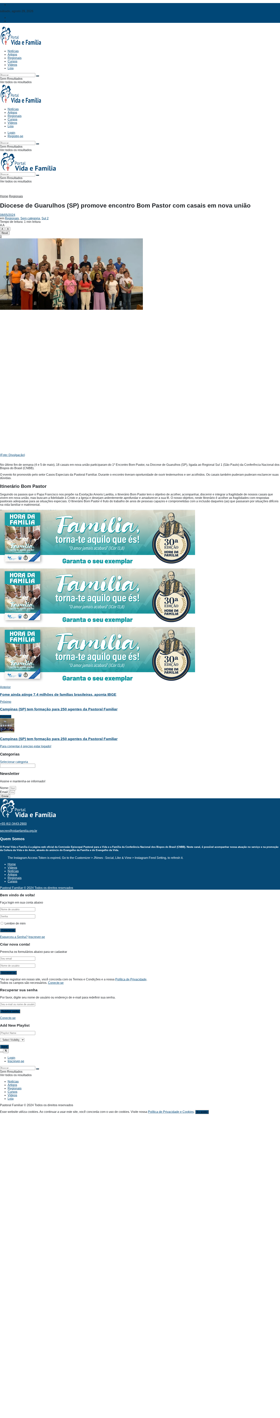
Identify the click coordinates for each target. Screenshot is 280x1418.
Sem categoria (30, 218)
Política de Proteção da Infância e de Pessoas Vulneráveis (47, 4)
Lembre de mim (15, 923)
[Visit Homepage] (21, 44)
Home (4, 196)
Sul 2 (45, 218)
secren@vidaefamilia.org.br (18, 830)
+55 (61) (13, 823)
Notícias (13, 51)
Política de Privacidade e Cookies (171, 1111)
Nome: (5, 788)
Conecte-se (56, 982)
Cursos (12, 61)
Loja (11, 68)
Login (11, 17)
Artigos (12, 54)
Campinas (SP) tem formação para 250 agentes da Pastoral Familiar (59, 739)
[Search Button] (37, 75)
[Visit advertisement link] (97, 566)
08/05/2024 (7, 215)
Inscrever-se (36, 937)
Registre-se (15, 21)
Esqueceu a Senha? (14, 937)
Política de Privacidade (130, 979)
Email (4, 792)
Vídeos (12, 64)
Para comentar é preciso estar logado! (25, 746)
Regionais (15, 58)
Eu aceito (202, 1112)
